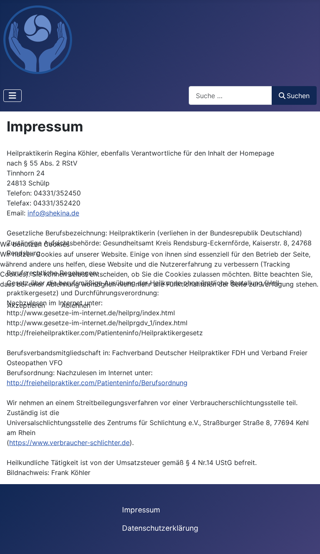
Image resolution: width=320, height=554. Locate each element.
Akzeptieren (26, 305)
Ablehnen (75, 305)
